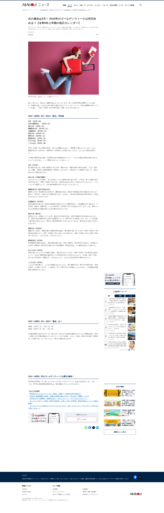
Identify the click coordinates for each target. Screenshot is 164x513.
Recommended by (124, 349)
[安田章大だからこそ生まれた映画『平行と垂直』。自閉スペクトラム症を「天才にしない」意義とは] (128, 393)
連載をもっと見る (120, 432)
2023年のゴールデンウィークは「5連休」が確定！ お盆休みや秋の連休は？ (55, 394)
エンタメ (98, 5)
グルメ (76, 5)
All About (24, 489)
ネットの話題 (129, 5)
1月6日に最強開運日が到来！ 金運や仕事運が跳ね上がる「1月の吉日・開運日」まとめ (59, 396)
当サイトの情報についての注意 (61, 494)
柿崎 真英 (30, 34)
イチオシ (24, 494)
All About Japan (26, 491)
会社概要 (55, 489)
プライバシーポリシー (59, 491)
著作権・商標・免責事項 (89, 491)
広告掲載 (85, 489)
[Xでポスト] (93, 427)
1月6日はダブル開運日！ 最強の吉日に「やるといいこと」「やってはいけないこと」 (59, 398)
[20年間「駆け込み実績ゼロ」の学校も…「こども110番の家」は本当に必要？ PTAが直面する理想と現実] (128, 402)
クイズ (121, 5)
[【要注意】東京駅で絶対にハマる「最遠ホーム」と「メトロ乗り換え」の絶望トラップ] (128, 412)
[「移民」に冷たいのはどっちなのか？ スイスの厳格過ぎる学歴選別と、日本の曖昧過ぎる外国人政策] (128, 422)
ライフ (69, 5)
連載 (64, 5)
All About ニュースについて (90, 494)
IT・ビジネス (88, 5)
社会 (81, 5)
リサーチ (105, 5)
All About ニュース (27, 10)
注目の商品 (113, 5)
